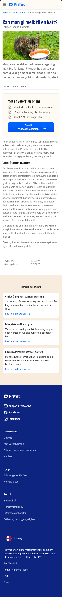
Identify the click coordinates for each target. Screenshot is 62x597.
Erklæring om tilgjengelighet (19, 519)
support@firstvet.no (20, 406)
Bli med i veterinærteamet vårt (20, 450)
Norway (18, 538)
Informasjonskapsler (15, 513)
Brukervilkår (10, 500)
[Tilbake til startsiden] (17, 4)
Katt (24, 12)
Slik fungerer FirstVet (15, 475)
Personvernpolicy (13, 507)
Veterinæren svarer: (17, 86)
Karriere (8, 456)
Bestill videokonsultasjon (28, 127)
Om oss (8, 437)
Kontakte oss (11, 481)
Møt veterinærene (14, 444)
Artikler (14, 12)
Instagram (14, 418)
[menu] (4, 4)
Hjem (5, 12)
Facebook (14, 412)
